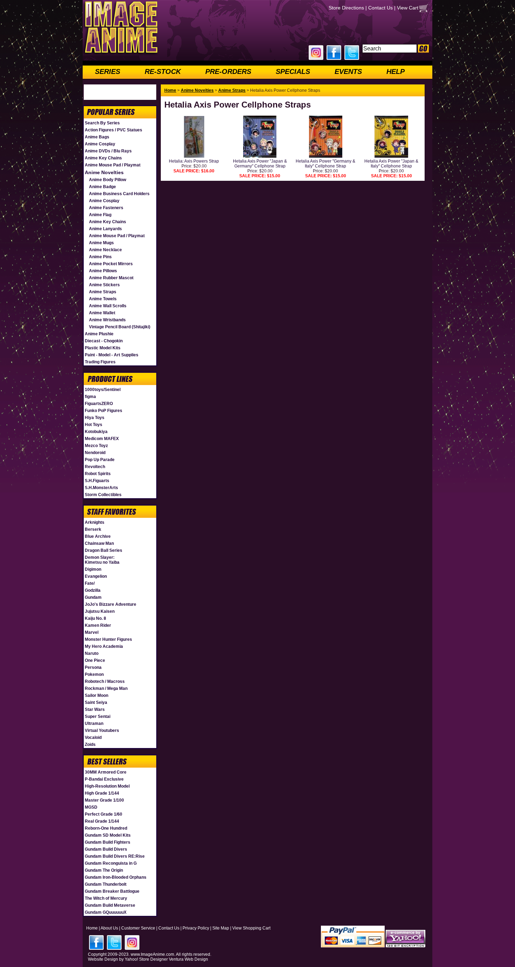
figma (90, 396)
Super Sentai (97, 716)
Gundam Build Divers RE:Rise (115, 856)
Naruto (91, 653)
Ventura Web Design (188, 959)
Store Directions (346, 8)
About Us (109, 928)
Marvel (91, 632)
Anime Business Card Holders (119, 193)
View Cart (407, 8)
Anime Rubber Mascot (111, 277)
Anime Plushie (99, 333)
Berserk (93, 529)
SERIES (107, 71)
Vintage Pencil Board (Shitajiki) (119, 326)
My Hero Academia (104, 646)
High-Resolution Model (107, 786)
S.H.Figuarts (97, 480)
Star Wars (95, 709)
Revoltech (95, 466)
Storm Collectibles (103, 494)
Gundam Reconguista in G (111, 863)
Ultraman (94, 723)
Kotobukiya (96, 431)
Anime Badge (102, 186)
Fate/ (90, 583)
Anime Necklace (105, 249)
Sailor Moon (96, 695)
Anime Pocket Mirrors (111, 263)
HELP (395, 71)
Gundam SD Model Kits (108, 835)
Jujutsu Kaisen (100, 611)
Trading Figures (100, 361)
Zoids (90, 744)
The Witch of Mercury (106, 898)
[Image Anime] (120, 54)
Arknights (94, 522)
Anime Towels (103, 298)
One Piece (95, 660)
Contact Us (380, 8)
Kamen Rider (98, 625)
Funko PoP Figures (103, 410)
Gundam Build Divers (106, 849)
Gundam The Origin (104, 870)
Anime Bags (97, 137)
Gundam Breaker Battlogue (112, 891)
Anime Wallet (102, 312)
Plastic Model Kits (103, 347)
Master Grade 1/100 (104, 800)
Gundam (93, 597)
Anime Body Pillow (107, 179)
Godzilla (93, 590)
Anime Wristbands (107, 319)
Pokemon (94, 674)
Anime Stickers (104, 284)
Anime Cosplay (100, 144)
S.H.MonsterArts (101, 487)
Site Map (220, 928)
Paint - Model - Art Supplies (111, 354)
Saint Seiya (96, 702)
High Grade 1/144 (102, 793)
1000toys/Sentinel (103, 389)
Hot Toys (93, 424)
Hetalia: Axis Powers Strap (194, 161)
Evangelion (96, 576)
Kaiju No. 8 (95, 618)
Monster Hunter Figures (108, 639)
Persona (93, 667)
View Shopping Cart (251, 928)
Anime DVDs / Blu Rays (108, 151)
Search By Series (102, 123)
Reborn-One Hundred (106, 828)
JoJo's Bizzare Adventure (110, 604)
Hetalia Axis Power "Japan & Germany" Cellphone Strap (260, 164)
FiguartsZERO (99, 403)
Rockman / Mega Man (106, 688)
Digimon (93, 569)
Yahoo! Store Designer (146, 959)
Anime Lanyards (105, 228)
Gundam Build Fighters (107, 842)
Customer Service (138, 928)
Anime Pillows (103, 270)
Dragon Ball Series (103, 550)
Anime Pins (100, 256)
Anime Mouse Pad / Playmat (112, 165)
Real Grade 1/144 (102, 821)
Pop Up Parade (100, 459)
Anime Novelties (104, 172)
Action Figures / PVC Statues (113, 130)
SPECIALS (293, 71)
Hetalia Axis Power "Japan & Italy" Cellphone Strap (391, 164)
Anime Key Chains (103, 158)
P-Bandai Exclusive (104, 779)
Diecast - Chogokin (104, 340)
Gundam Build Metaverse (110, 905)
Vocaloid (93, 737)
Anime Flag (100, 214)
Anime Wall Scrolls (107, 305)
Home (170, 90)
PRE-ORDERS (228, 71)
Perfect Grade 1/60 (103, 814)
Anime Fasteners (106, 207)
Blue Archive (98, 536)
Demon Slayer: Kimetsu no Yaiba (102, 560)
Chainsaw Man (99, 543)
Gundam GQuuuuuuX (105, 912)
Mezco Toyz (96, 445)
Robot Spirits (98, 473)
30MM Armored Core (105, 772)
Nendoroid (95, 452)
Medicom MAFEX (102, 438)
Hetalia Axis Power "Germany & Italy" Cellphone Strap (325, 164)
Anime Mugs (101, 242)
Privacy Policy (196, 928)
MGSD (91, 807)
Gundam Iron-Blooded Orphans (115, 877)
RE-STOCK (163, 71)
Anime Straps (102, 291)
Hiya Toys (94, 417)
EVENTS (348, 71)
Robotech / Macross (105, 681)
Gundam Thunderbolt (105, 884)
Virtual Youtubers (102, 730)
